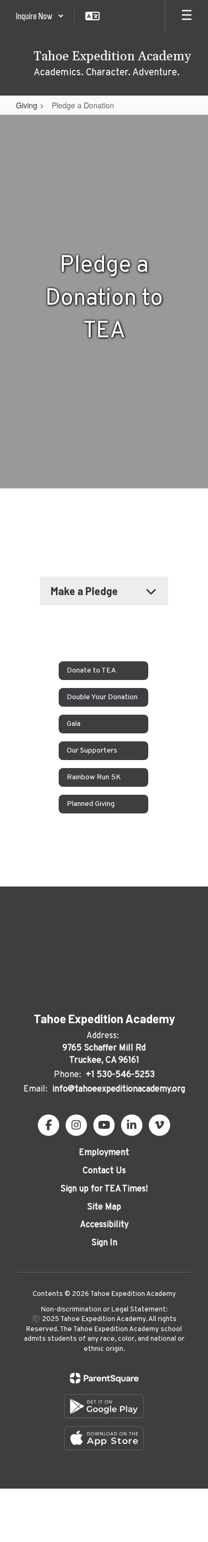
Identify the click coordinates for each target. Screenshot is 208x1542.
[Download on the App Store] (104, 1438)
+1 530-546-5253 (120, 1075)
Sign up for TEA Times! (104, 1189)
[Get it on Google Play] (104, 1406)
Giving (26, 105)
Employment (104, 1153)
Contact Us (104, 1171)
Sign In (104, 1243)
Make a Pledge (84, 590)
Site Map (104, 1207)
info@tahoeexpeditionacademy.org (118, 1089)
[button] (40, 16)
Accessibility (104, 1225)
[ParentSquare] (104, 1378)
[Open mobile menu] (186, 16)
